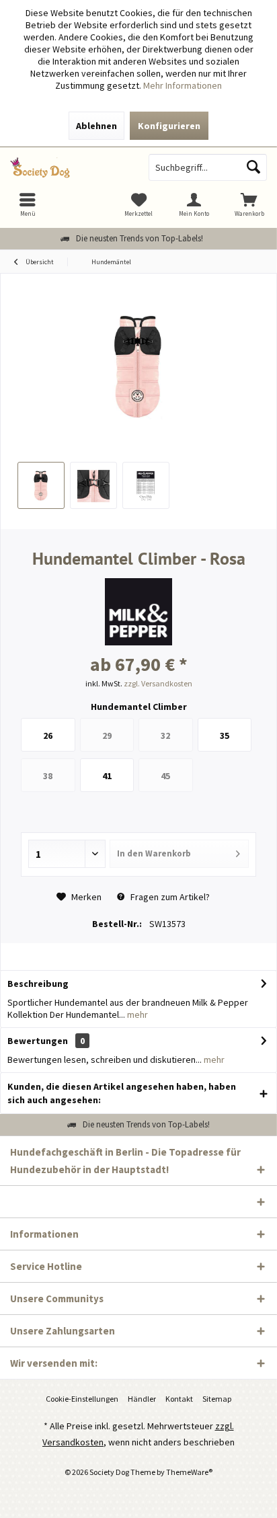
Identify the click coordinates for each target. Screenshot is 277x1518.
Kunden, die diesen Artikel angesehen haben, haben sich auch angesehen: (121, 1093)
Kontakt (179, 1399)
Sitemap (216, 1399)
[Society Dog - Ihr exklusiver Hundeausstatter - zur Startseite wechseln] (69, 167)
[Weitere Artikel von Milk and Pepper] (138, 611)
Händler (142, 1399)
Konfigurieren (169, 126)
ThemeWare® (189, 1472)
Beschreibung (38, 983)
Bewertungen (37, 1041)
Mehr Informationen (182, 85)
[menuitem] (249, 204)
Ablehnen (96, 126)
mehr (136, 1014)
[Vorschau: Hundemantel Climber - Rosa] (41, 485)
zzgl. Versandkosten (158, 683)
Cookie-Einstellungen (82, 1399)
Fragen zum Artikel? (169, 897)
